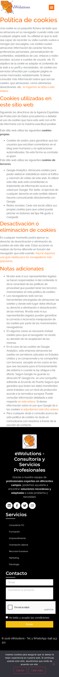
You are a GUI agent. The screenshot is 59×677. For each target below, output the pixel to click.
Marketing (14, 558)
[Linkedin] (9, 505)
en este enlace (26, 401)
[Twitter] (24, 505)
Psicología (14, 564)
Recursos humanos (18, 551)
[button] (51, 7)
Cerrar (20, 670)
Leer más (37, 670)
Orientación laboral (18, 545)
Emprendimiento (17, 538)
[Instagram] (32, 505)
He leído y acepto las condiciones (29, 617)
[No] (54, 663)
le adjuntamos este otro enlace (39, 409)
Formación (14, 532)
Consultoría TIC (16, 525)
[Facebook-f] (16, 505)
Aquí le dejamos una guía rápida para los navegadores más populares (27, 257)
